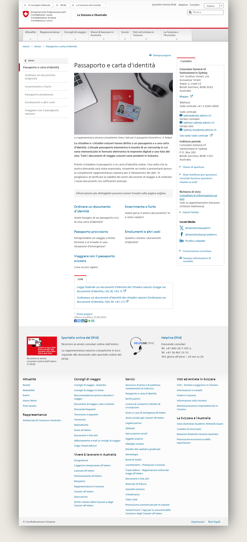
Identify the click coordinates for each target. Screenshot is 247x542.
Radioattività (81, 425)
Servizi (125, 32)
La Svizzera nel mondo (88, 5)
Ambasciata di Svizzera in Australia (42, 420)
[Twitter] (79, 320)
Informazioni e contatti (189, 390)
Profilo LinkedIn (195, 241)
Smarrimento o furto (140, 207)
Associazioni (81, 496)
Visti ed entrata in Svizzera (143, 34)
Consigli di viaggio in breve (89, 390)
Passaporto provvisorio (91, 232)
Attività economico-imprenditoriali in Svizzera (197, 408)
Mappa (184, 96)
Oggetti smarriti (134, 438)
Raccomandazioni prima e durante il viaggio (94, 397)
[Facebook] (76, 320)
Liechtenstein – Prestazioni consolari (145, 465)
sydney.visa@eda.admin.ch (199, 130)
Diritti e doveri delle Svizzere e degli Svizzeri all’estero (93, 504)
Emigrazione (81, 460)
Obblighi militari (134, 444)
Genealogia (131, 454)
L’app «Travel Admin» (85, 446)
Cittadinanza (132, 494)
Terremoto (80, 419)
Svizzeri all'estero (83, 491)
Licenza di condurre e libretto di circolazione (142, 406)
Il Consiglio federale (39, 5)
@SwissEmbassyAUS (197, 228)
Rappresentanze (50, 32)
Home (26, 46)
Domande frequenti (85, 409)
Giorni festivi (191, 212)
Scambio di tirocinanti (189, 429)
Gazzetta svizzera (134, 489)
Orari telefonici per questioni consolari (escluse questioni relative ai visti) (198, 178)
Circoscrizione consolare (196, 251)
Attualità (30, 32)
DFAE (63, 5)
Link (78, 279)
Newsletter (29, 390)
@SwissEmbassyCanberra (201, 234)
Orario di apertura (193, 167)
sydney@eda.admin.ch (197, 115)
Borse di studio (133, 459)
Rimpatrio (79, 481)
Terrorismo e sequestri (86, 414)
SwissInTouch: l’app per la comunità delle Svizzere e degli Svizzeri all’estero (148, 512)
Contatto (184, 61)
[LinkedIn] (82, 320)
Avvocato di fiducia (135, 484)
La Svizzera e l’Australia (171, 34)
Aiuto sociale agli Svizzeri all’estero (144, 418)
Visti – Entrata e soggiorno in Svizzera (197, 385)
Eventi (26, 395)
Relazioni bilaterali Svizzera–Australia (197, 434)
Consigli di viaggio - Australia (90, 385)
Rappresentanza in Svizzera (89, 486)
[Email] (92, 320)
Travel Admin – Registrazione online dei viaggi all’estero (147, 472)
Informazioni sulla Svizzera (191, 400)
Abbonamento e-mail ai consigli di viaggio (97, 440)
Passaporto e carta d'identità (140, 393)
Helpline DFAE (171, 337)
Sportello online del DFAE (80, 337)
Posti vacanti (29, 406)
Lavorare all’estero (84, 470)
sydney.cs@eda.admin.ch (198, 122)
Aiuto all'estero (82, 430)
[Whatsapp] (89, 320)
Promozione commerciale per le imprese (147, 504)
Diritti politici (132, 398)
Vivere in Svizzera (186, 395)
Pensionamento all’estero (88, 476)
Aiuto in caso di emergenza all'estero (145, 412)
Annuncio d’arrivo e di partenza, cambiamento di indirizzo (143, 387)
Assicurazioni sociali (136, 433)
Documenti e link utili (86, 435)
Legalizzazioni (133, 423)
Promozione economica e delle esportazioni (193, 441)
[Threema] (86, 320)
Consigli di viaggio (75, 32)
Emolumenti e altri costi (142, 232)
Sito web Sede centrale (194, 135)
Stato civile (131, 499)
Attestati (130, 428)
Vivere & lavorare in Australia (102, 34)
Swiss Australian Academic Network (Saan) (200, 423)
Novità (26, 385)
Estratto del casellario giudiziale (142, 449)
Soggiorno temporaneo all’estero (92, 465)
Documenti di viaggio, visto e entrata (94, 404)
